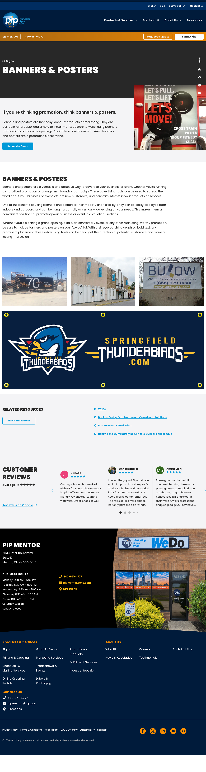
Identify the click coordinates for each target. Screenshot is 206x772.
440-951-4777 (34, 36)
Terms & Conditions (31, 729)
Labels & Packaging (43, 681)
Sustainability (182, 649)
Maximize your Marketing (114, 425)
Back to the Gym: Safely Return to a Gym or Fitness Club (135, 434)
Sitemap (102, 729)
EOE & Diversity (69, 729)
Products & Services (119, 20)
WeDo (102, 409)
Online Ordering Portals (13, 681)
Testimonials (148, 658)
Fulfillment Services (83, 662)
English (152, 6)
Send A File (189, 36)
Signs (10, 61)
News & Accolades (118, 658)
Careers (145, 649)
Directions (70, 589)
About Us (171, 20)
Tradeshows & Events (46, 668)
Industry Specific (82, 670)
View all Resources (18, 420)
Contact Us (197, 6)
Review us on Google (17, 505)
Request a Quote (157, 36)
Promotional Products (78, 651)
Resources (194, 20)
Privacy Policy (10, 729)
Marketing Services (49, 658)
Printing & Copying (15, 658)
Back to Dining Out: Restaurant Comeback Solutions (132, 417)
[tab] (120, 512)
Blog (162, 6)
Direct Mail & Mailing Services (13, 668)
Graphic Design (47, 649)
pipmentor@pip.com (77, 583)
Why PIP (110, 649)
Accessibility (51, 729)
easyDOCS (175, 6)
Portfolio (149, 20)
